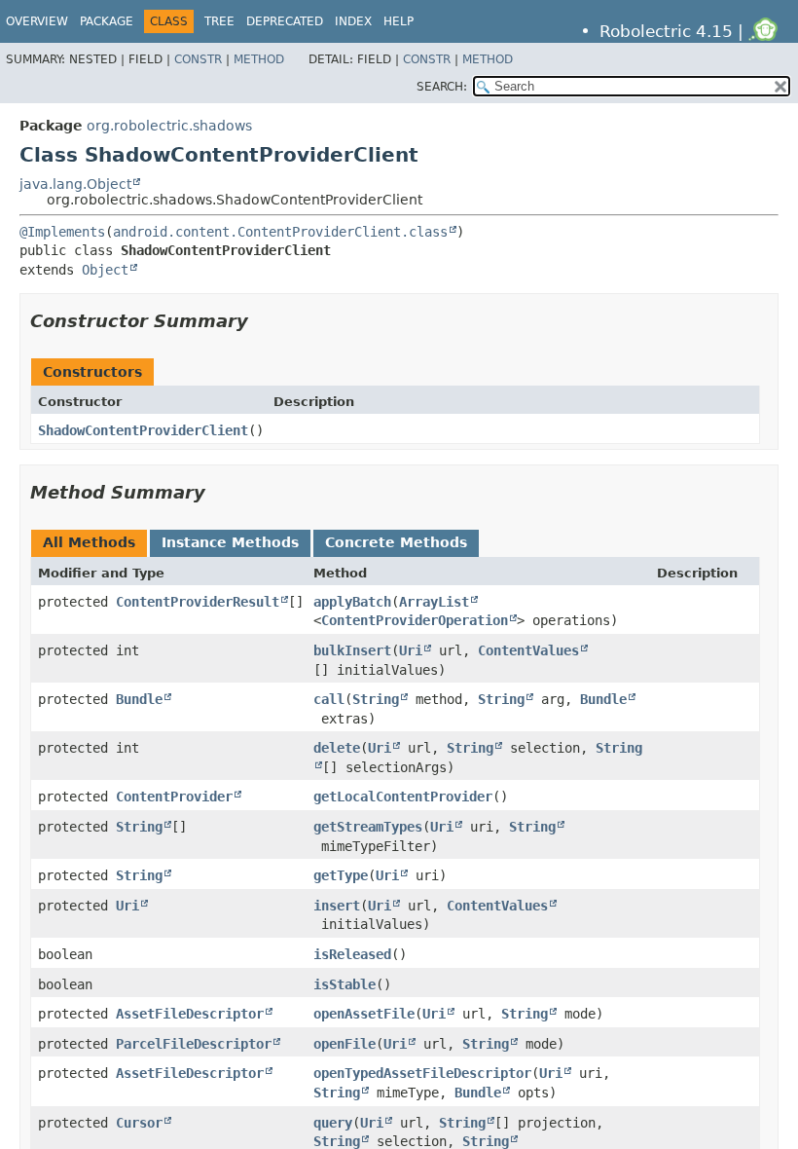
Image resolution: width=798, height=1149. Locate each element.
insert (336, 905)
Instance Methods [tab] (230, 542)
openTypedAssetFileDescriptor (422, 1073)
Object (105, 270)
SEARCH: (442, 86)
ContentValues (528, 650)
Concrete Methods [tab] (396, 542)
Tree (219, 21)
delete (336, 748)
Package (106, 21)
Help (398, 21)
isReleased (352, 954)
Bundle (139, 699)
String (375, 699)
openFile (344, 1044)
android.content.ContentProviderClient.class (280, 232)
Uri (410, 650)
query (332, 1122)
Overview (37, 21)
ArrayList (434, 602)
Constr (198, 59)
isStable (344, 984)
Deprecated (284, 21)
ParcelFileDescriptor (194, 1044)
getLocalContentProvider (402, 796)
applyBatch (352, 602)
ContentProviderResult (197, 602)
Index (353, 21)
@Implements (62, 232)
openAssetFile (364, 1013)
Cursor (139, 1122)
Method (259, 59)
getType (340, 875)
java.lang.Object (75, 184)
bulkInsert (352, 650)
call (329, 699)
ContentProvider (174, 796)
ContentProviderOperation (414, 620)
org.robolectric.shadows (169, 125)
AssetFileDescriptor (190, 1013)
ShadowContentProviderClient (143, 430)
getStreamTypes (367, 826)
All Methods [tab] (89, 542)
